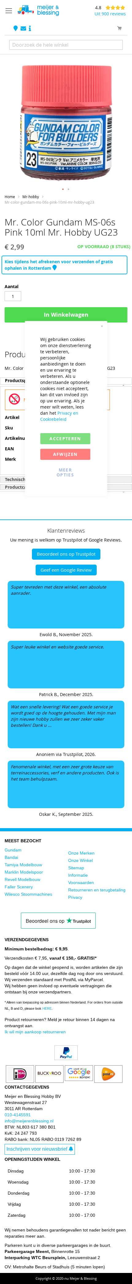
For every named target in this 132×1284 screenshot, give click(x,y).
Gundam (13, 850)
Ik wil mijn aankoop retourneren (35, 1031)
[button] (63, 189)
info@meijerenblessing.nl (29, 1120)
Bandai (11, 857)
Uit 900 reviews (110, 14)
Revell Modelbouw (22, 879)
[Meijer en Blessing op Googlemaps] (16, 29)
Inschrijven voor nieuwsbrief (36, 1149)
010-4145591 (18, 1114)
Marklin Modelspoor (24, 872)
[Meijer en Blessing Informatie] (30, 29)
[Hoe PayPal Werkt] (66, 1058)
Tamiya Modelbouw (23, 864)
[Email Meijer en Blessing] (24, 29)
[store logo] (38, 10)
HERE (47, 1008)
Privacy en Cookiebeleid (59, 416)
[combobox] (66, 45)
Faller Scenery (19, 886)
